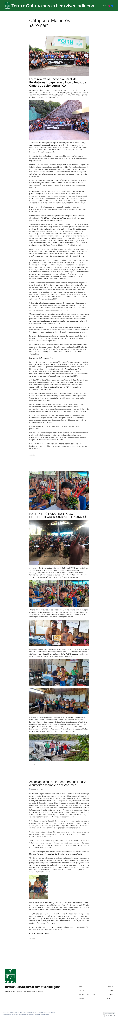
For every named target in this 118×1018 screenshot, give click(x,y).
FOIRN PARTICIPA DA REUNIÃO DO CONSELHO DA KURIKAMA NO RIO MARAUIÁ (57, 515)
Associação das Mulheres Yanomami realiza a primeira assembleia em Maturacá (58, 783)
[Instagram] (109, 6)
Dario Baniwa (41, 303)
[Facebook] (112, 6)
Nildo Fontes (46, 245)
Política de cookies (44, 1014)
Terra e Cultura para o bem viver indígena (52, 6)
